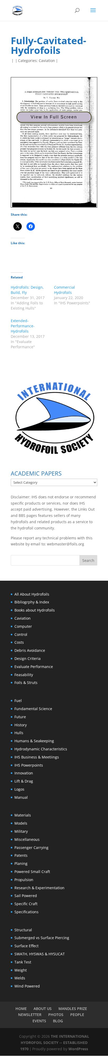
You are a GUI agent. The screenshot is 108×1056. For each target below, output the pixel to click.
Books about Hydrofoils (34, 610)
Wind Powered (27, 986)
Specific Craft (25, 903)
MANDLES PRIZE (72, 1008)
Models (20, 823)
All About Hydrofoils (31, 594)
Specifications (26, 911)
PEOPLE (77, 1014)
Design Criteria (27, 658)
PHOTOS (55, 1014)
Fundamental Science (33, 708)
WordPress (78, 1048)
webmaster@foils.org (65, 543)
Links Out (86, 509)
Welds (19, 977)
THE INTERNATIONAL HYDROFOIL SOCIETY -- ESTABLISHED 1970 (54, 1042)
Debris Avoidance (29, 650)
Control (20, 634)
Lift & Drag (23, 781)
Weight (20, 970)
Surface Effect (26, 945)
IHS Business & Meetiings (36, 757)
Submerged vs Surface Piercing (41, 937)
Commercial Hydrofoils (64, 290)
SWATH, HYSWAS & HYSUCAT (39, 953)
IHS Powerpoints (28, 765)
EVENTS (39, 1020)
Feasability (23, 674)
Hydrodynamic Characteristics (40, 748)
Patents (21, 855)
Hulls (18, 732)
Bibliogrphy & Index (31, 602)
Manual (21, 797)
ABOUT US (43, 1008)
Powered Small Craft (32, 871)
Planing (21, 863)
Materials (22, 815)
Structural (23, 929)
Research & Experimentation (39, 887)
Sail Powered (25, 895)
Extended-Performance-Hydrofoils (23, 326)
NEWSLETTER (29, 1014)
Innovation (23, 772)
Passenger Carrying (31, 847)
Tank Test (22, 962)
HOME (21, 1008)
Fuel (18, 700)
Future (20, 716)
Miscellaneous (27, 839)
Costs (19, 642)
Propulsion (23, 879)
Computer (23, 626)
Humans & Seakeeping (34, 740)
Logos (19, 789)
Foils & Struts (25, 682)
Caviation (47, 60)
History (20, 724)
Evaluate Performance (33, 666)
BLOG (58, 1020)
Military (21, 831)
